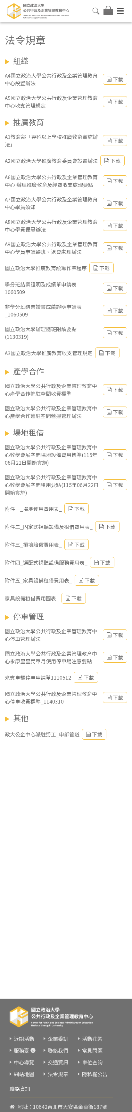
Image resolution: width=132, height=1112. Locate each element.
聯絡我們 (58, 1050)
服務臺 (21, 1050)
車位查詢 (92, 1062)
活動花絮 (92, 1038)
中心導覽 (24, 1062)
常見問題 (92, 1050)
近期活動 (24, 1038)
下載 (118, 79)
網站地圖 (24, 1074)
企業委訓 (58, 1038)
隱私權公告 (95, 1074)
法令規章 (58, 1074)
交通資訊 (58, 1062)
